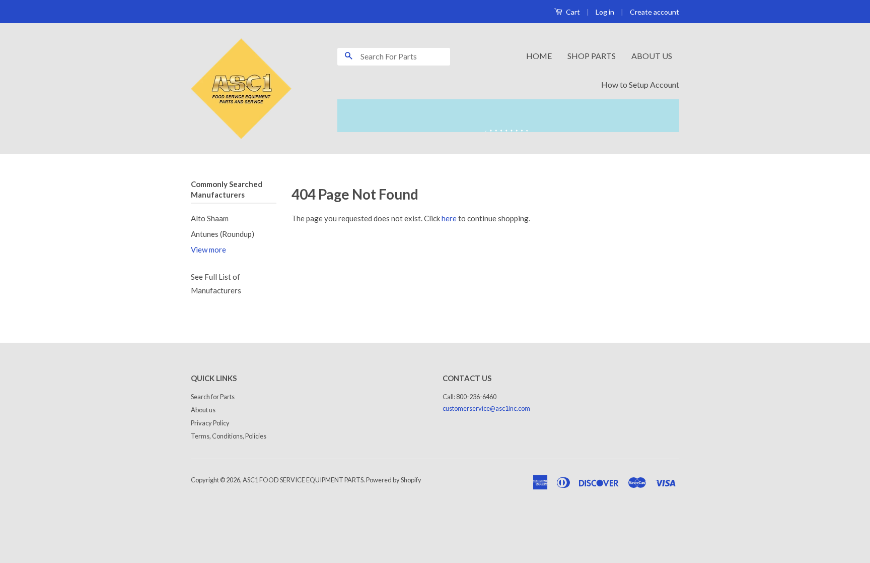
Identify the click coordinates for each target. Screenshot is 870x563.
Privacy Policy (210, 423)
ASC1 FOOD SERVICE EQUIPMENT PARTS (303, 480)
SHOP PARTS (591, 55)
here (449, 218)
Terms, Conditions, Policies (228, 436)
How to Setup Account (640, 84)
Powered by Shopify (393, 480)
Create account (654, 12)
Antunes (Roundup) (222, 233)
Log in (605, 12)
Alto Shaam (210, 218)
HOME (539, 55)
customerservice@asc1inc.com (486, 408)
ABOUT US (651, 55)
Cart (572, 12)
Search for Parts (213, 397)
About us (203, 410)
